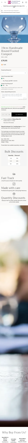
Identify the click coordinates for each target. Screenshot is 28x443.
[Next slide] (26, 6)
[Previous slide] (1, 6)
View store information (8, 122)
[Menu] (2, 2)
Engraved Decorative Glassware (11, 10)
